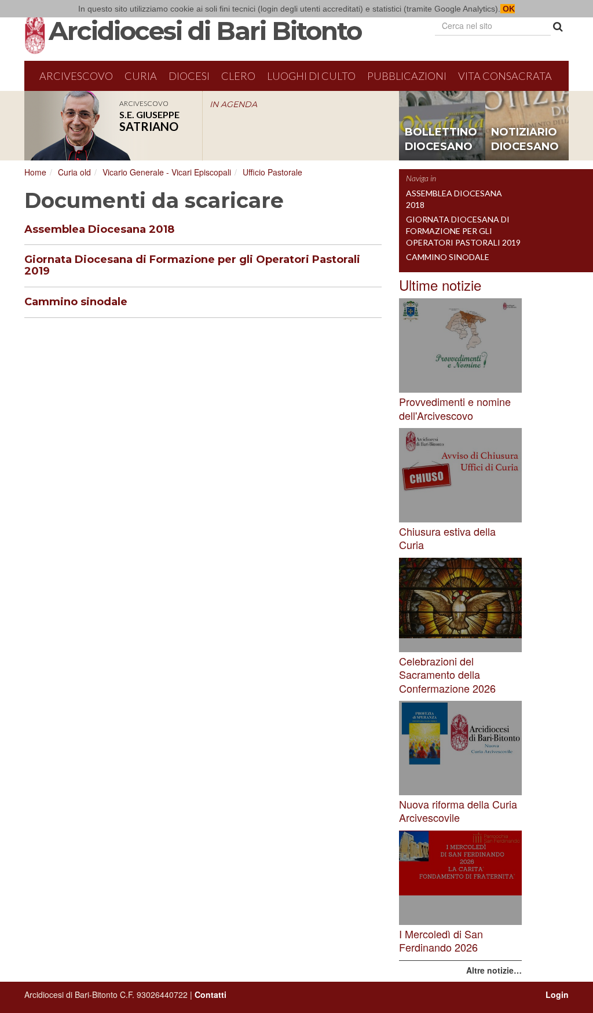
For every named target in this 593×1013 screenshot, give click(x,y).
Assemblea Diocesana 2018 (99, 229)
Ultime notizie (440, 285)
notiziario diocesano (525, 139)
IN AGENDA (233, 104)
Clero (238, 76)
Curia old (74, 172)
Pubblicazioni (406, 76)
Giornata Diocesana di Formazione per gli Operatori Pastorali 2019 (192, 265)
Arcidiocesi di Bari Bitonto (205, 30)
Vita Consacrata (505, 76)
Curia (141, 76)
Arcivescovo (76, 76)
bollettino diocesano (441, 139)
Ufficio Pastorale (272, 172)
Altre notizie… (494, 970)
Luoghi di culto (311, 76)
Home (35, 172)
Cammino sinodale (75, 301)
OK (507, 8)
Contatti (210, 994)
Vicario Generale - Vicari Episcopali (167, 172)
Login (557, 994)
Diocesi (189, 76)
